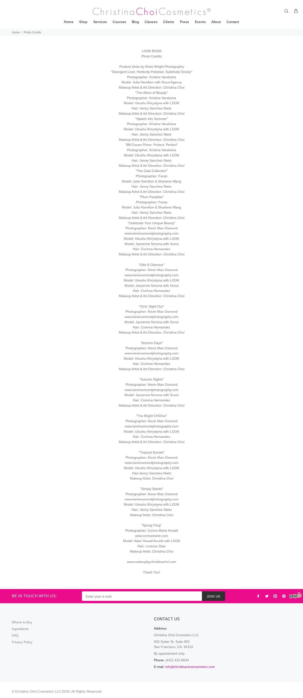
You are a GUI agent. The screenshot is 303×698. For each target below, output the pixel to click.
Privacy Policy (22, 642)
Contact (233, 22)
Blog (135, 22)
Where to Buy (22, 622)
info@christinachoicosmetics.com (190, 667)
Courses (119, 22)
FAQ (15, 635)
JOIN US (213, 596)
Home (68, 22)
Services (100, 22)
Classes (151, 22)
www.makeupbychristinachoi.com (151, 562)
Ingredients (20, 629)
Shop (83, 22)
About (216, 22)
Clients (168, 22)
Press (184, 22)
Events (200, 22)
